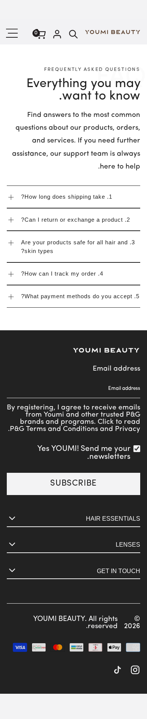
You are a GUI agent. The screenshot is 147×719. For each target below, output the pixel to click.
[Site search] (73, 35)
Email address (116, 369)
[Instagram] (135, 671)
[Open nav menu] (13, 33)
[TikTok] (117, 671)
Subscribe (73, 483)
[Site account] (57, 35)
